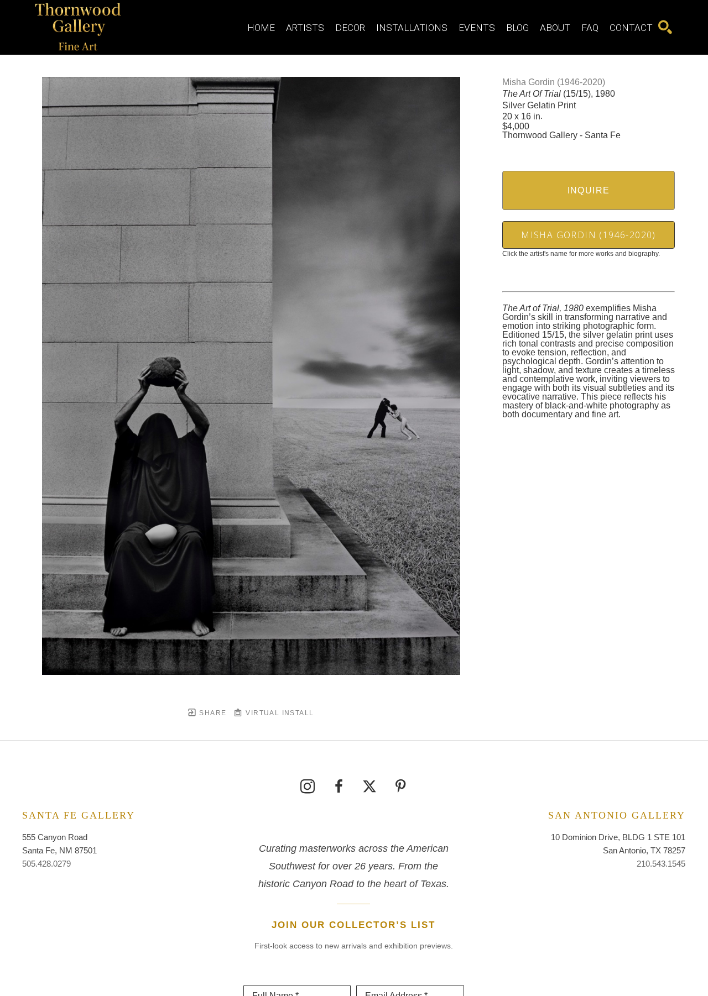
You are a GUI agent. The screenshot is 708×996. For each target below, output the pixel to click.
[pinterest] (400, 786)
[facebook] (338, 786)
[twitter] (369, 786)
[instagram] (307, 786)
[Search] (665, 27)
